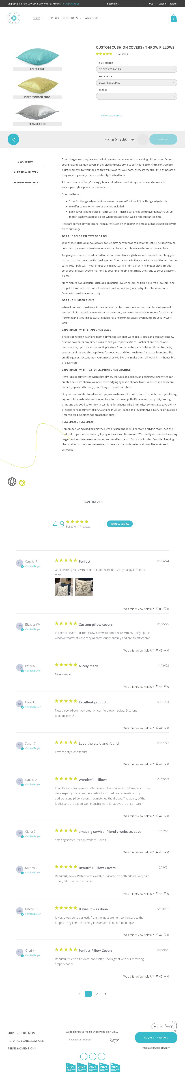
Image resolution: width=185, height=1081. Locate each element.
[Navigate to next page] (105, 994)
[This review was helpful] (157, 609)
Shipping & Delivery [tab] (25, 172)
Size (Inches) (106, 63)
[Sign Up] (114, 1040)
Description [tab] (25, 161)
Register (172, 3)
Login (162, 3)
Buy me (163, 139)
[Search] (144, 3)
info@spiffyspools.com (156, 1047)
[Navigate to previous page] (79, 994)
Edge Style (105, 76)
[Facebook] (83, 1056)
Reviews (53, 18)
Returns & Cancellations (26, 1040)
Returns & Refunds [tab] (26, 182)
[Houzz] (101, 1056)
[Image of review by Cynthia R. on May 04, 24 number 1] (64, 587)
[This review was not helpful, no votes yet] (165, 609)
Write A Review (120, 524)
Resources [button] (70, 18)
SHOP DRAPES (71, 3)
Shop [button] (36, 18)
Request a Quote (156, 1037)
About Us (91, 18)
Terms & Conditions (22, 1048)
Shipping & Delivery (21, 1033)
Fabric (103, 90)
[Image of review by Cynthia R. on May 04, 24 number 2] (84, 587)
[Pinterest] (92, 1056)
